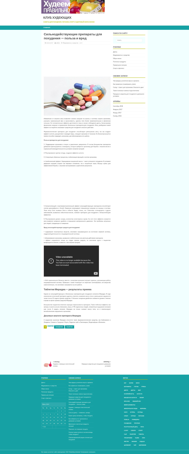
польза (126, 419)
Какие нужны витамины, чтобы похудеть (81, 415)
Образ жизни (117, 58)
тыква (137, 438)
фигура (126, 441)
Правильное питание (120, 65)
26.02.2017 (49, 43)
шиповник (142, 445)
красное (127, 401)
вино (137, 383)
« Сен (44, 426)
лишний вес (136, 401)
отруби (133, 416)
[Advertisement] (77, 60)
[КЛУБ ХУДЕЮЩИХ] (73, 12)
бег (125, 383)
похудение (59, 327)
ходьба (142, 441)
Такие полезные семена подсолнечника (126, 90)
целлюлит (127, 445)
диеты (133, 390)
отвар (126, 416)
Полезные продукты (119, 62)
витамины (127, 386)
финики (134, 441)
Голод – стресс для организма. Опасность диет (128, 87)
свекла (133, 430)
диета (126, 390)
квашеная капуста (130, 397)
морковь (143, 408)
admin (58, 43)
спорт (141, 430)
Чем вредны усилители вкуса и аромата (126, 81)
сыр (125, 434)
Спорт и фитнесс (118, 68)
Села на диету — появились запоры (79, 412)
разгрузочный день (131, 427)
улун (143, 438)
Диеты (115, 52)
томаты (141, 434)
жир (139, 390)
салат (126, 430)
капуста (139, 394)
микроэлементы (129, 405)
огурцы (140, 412)
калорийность (129, 394)
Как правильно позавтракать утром (124, 84)
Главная (46, 27)
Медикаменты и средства (70, 43)
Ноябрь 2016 (117, 116)
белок (131, 383)
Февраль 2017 (117, 109)
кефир (142, 397)
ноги (125, 412)
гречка (136, 386)
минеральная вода (130, 408)
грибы (143, 386)
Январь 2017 (117, 113)
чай (135, 445)
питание (141, 416)
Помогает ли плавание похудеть (78, 429)
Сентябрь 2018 (118, 106)
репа (142, 427)
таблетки (69, 327)
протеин (137, 423)
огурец (132, 412)
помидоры (135, 419)
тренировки (128, 438)
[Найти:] (129, 40)
